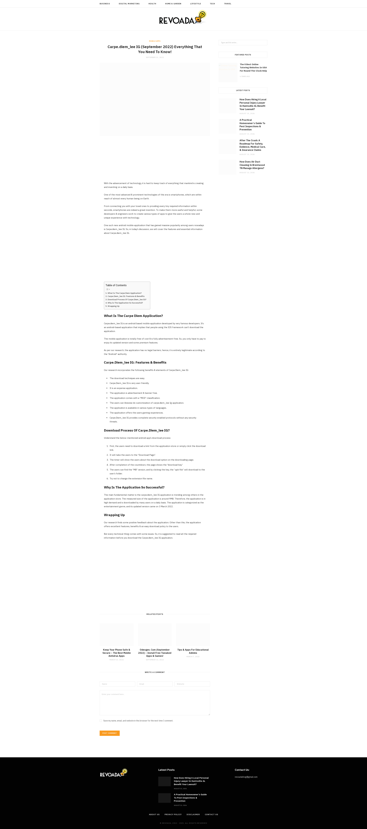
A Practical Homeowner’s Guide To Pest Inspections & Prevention (190, 797)
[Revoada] (183, 16)
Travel (227, 4)
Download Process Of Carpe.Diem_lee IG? (127, 299)
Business (105, 4)
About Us (154, 814)
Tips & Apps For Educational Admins (193, 651)
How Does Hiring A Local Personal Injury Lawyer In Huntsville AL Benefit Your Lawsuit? (191, 781)
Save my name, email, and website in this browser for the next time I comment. (138, 720)
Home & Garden (173, 4)
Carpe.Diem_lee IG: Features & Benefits (126, 296)
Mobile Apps (154, 41)
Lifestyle (195, 4)
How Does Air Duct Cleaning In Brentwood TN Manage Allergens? (252, 165)
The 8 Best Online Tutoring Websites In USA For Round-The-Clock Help (253, 67)
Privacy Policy (173, 814)
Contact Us (211, 814)
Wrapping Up (114, 306)
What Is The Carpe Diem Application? (125, 293)
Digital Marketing (129, 4)
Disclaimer (193, 814)
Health (152, 4)
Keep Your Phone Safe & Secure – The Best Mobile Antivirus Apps (117, 652)
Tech (212, 4)
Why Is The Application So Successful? (126, 302)
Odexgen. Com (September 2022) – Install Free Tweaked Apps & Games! (154, 652)
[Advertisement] (155, 161)
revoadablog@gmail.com (246, 777)
